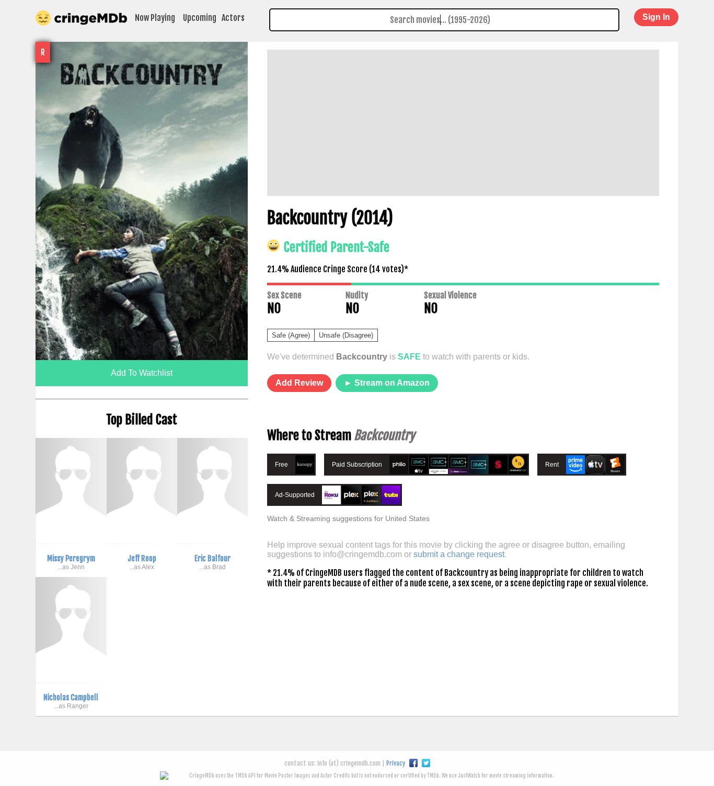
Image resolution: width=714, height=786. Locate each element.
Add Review (299, 382)
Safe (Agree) (291, 335)
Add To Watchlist (141, 372)
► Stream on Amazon (387, 382)
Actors (233, 18)
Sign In (656, 17)
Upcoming (199, 18)
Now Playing (155, 18)
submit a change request (458, 554)
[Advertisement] (463, 123)
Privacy (395, 763)
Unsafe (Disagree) (346, 335)
